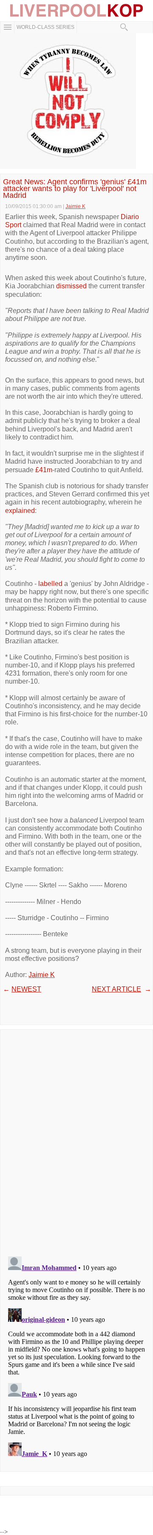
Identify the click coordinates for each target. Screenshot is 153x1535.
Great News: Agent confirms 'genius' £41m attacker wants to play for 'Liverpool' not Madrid (75, 188)
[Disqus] (76, 1140)
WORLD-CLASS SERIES (45, 27)
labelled (50, 583)
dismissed (71, 286)
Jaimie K (41, 974)
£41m (43, 469)
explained (20, 510)
